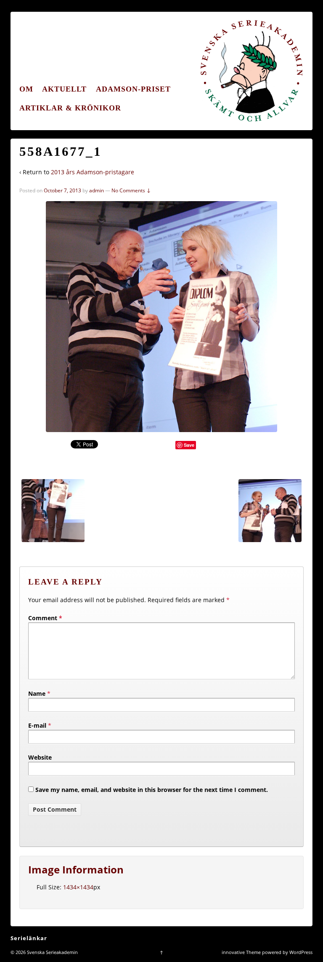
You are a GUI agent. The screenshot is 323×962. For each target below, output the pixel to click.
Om (26, 89)
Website (40, 757)
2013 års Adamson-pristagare (92, 172)
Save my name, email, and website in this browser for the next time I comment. (151, 790)
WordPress (300, 952)
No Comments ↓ (131, 190)
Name (36, 693)
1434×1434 (78, 887)
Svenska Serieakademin (52, 952)
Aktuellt (64, 89)
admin (96, 190)
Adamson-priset (133, 89)
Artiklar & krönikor (70, 108)
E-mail (37, 725)
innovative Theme (241, 952)
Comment (45, 618)
